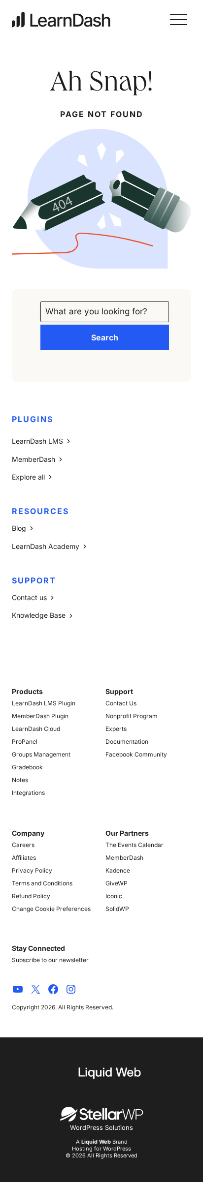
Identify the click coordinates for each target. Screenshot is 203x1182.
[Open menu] (178, 19)
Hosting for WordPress (101, 1148)
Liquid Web (96, 1141)
